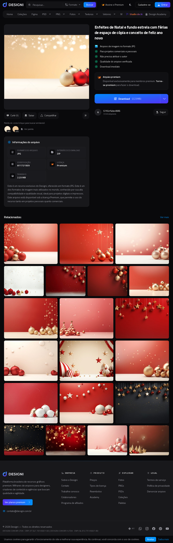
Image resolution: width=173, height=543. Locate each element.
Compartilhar (50, 115)
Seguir (163, 112)
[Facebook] (154, 529)
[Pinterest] (160, 529)
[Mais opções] (164, 98)
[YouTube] (167, 529)
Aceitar (150, 539)
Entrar (165, 4)
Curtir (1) (14, 115)
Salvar (31, 115)
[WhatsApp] (140, 529)
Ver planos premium (15, 502)
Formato (73, 4)
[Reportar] (85, 115)
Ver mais (164, 217)
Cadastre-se (144, 4)
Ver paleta (28, 129)
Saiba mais (163, 539)
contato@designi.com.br (19, 511)
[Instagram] (147, 529)
